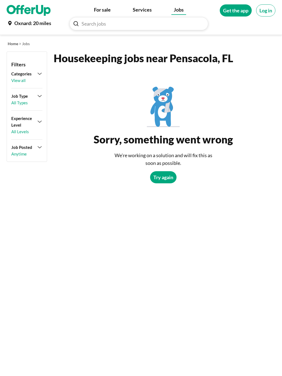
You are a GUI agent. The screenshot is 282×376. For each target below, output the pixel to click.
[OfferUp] (29, 10)
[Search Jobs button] (76, 23)
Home (13, 43)
